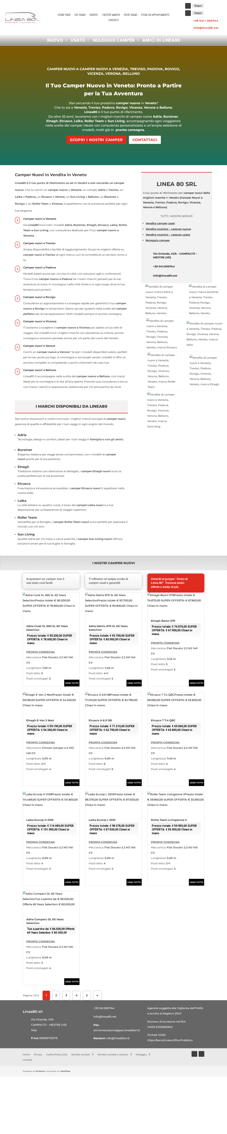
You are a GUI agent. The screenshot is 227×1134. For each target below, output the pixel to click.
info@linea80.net (206, 27)
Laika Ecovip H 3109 (50, 826)
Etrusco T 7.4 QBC (174, 727)
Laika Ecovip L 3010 (111, 826)
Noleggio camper (114, 40)
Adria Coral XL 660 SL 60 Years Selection (49, 634)
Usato (78, 40)
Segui (198, 5)
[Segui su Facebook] (188, 6)
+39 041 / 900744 (205, 20)
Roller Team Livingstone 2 (174, 826)
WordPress (65, 1071)
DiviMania (40, 1071)
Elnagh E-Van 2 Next (49, 727)
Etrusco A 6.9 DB (111, 727)
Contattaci (144, 140)
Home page (64, 15)
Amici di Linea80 (161, 40)
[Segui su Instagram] (188, 13)
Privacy (38, 1054)
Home (26, 1054)
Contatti (113, 20)
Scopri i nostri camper (96, 140)
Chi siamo (80, 15)
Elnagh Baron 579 (174, 627)
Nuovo (55, 40)
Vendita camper (80, 1054)
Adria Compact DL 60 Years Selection (50, 926)
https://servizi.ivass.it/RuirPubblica (170, 1040)
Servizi (94, 15)
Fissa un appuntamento (155, 15)
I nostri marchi (111, 15)
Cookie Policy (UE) (56, 1054)
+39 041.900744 (164, 266)
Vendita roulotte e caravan (112, 1054)
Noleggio (141, 1054)
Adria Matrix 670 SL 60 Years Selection (111, 634)
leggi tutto (72, 683)
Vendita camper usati (160, 223)
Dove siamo (130, 15)
